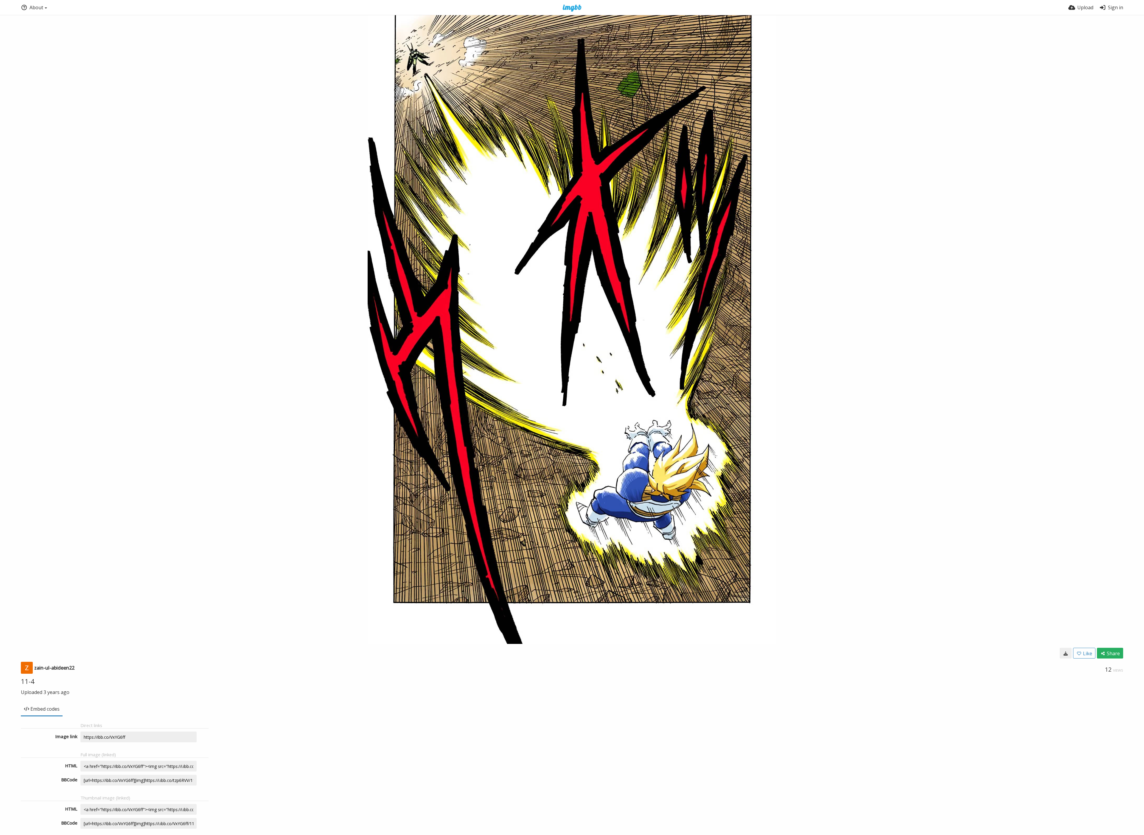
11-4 (28, 681)
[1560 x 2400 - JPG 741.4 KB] (1066, 653)
